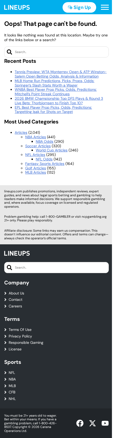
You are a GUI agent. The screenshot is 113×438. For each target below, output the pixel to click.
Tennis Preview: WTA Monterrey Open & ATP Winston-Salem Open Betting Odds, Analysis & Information (61, 74)
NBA (12, 379)
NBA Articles (35, 137)
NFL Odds (44, 159)
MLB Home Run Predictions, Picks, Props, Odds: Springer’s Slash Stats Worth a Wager (54, 83)
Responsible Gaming (26, 342)
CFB (12, 392)
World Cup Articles (52, 150)
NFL (12, 372)
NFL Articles (35, 154)
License (15, 349)
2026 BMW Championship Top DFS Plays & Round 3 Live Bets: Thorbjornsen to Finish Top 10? (59, 100)
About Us (16, 293)
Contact (15, 299)
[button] (105, 7)
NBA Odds (44, 141)
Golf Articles (35, 168)
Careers (15, 306)
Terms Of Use (20, 329)
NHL (12, 399)
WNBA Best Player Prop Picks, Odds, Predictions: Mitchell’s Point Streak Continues (56, 91)
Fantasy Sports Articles (44, 163)
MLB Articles (35, 172)
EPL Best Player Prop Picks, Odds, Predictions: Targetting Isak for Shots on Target (53, 109)
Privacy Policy (20, 336)
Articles (21, 132)
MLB (12, 386)
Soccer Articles (38, 146)
